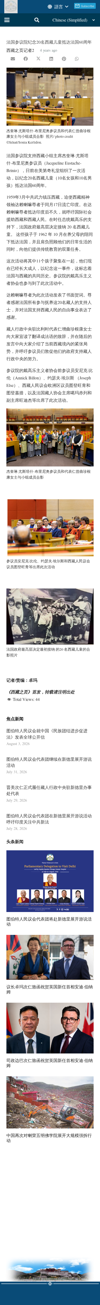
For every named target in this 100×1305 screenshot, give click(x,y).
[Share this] (25, 59)
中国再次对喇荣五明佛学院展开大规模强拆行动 (49, 1137)
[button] (57, 6)
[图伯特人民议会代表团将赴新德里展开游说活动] (50, 881)
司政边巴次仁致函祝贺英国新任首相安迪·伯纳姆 (49, 1062)
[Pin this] (64, 59)
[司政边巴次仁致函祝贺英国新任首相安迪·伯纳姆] (50, 1028)
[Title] (11, 6)
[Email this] (12, 59)
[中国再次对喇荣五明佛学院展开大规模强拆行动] (50, 1102)
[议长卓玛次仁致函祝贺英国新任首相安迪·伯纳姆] (50, 957)
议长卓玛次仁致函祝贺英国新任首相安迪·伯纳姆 (49, 989)
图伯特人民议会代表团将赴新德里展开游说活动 (49, 921)
